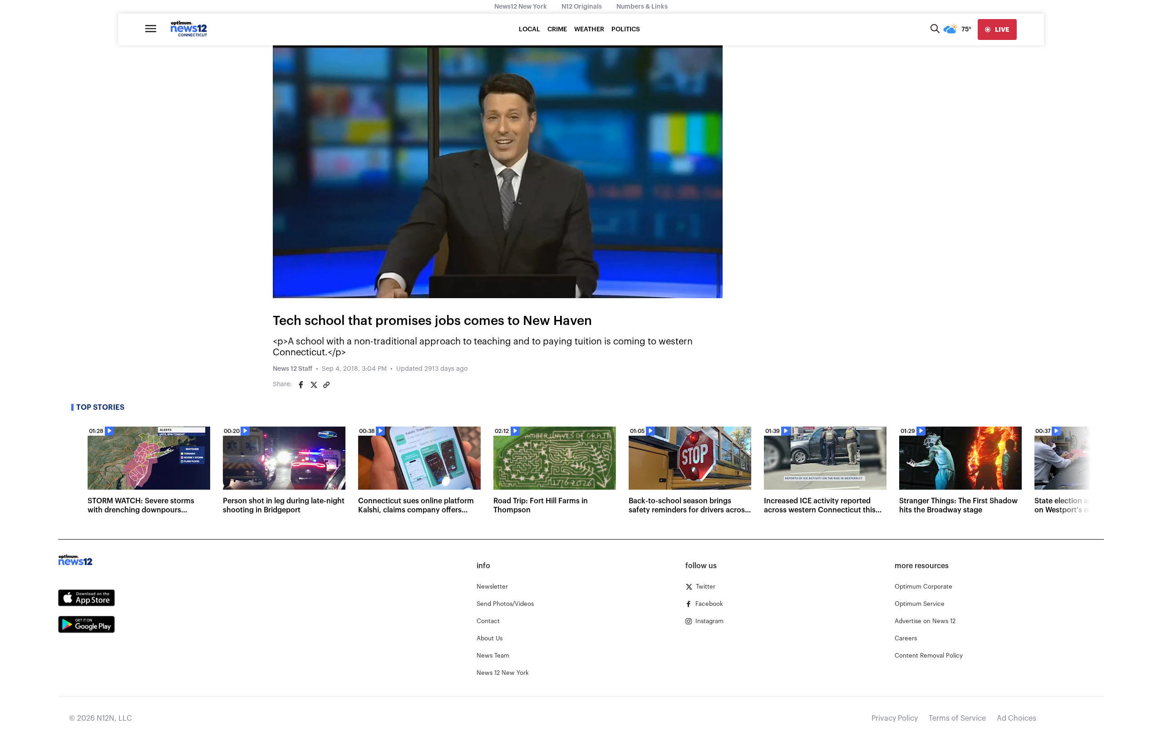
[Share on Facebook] (301, 384)
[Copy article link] (326, 384)
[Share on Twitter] (313, 384)
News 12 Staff (292, 369)
